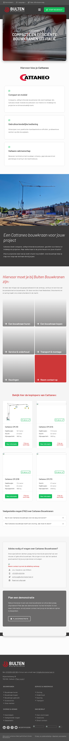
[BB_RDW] (38, 726)
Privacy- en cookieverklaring (43, 736)
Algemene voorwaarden (59, 736)
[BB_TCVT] (51, 726)
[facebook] (12, 727)
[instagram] (8, 727)
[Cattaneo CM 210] (17, 402)
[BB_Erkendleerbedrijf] (60, 727)
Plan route (20, 679)
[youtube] (16, 727)
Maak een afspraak (19, 580)
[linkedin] (4, 727)
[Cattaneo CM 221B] (17, 454)
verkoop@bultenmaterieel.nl (22, 577)
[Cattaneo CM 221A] (51, 404)
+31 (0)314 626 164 (18, 573)
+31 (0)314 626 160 (11, 672)
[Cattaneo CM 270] (51, 454)
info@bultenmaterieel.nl (45, 672)
